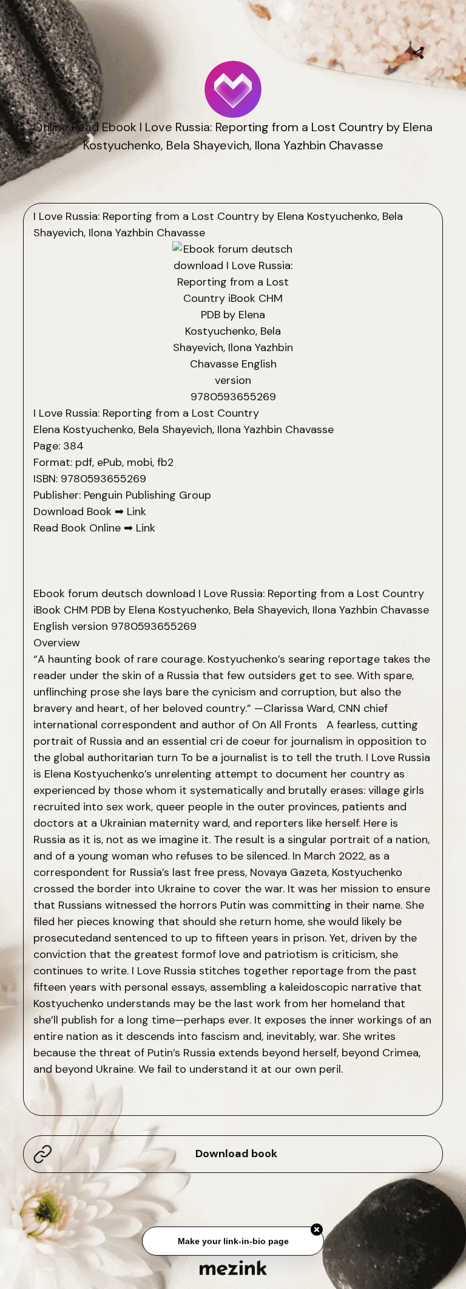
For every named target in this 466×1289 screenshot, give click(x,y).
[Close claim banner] (317, 1231)
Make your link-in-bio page (232, 1243)
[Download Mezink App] (233, 1267)
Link (136, 511)
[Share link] (418, 51)
